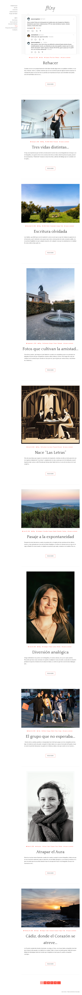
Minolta (58, 646)
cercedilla (45, 531)
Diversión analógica (50, 652)
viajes (60, 930)
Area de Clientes (12, 24)
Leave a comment (66, 57)
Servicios (14, 20)
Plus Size (52, 57)
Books (15, 7)
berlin (51, 141)
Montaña (59, 531)
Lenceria (15, 9)
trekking (64, 531)
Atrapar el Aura (50, 852)
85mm (44, 731)
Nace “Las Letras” (50, 452)
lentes (54, 646)
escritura (44, 447)
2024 (44, 226)
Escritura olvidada (50, 231)
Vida (42, 57)
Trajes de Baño (13, 13)
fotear (55, 343)
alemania (46, 343)
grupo (60, 731)
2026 (48, 141)
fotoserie (56, 141)
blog (43, 141)
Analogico (40, 531)
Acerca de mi (13, 22)
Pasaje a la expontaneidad (50, 536)
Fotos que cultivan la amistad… (50, 349)
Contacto (14, 30)
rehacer (57, 57)
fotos (56, 731)
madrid (54, 531)
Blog (16, 26)
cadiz (48, 846)
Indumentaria (13, 11)
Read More (50, 84)
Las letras (49, 447)
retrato (60, 846)
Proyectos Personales (11, 28)
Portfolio (14, 5)
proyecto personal (57, 447)
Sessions (39, 846)
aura (45, 846)
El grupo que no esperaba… (50, 736)
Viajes (37, 930)
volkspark (60, 343)
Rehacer (50, 63)
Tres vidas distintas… (50, 147)
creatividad (52, 226)
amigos (51, 343)
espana (47, 57)
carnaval (52, 930)
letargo (58, 226)
